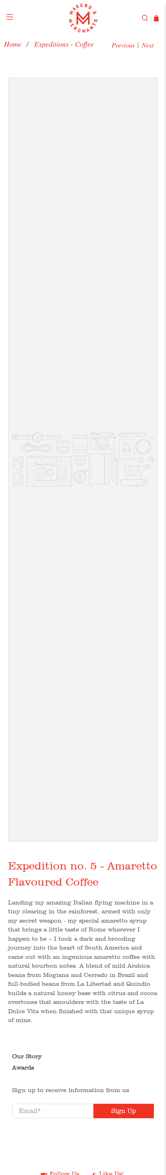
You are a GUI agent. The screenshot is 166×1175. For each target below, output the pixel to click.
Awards (23, 1067)
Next (148, 44)
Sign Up (123, 1111)
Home (12, 43)
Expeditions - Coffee (64, 43)
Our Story (27, 1056)
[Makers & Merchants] (83, 18)
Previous (123, 44)
